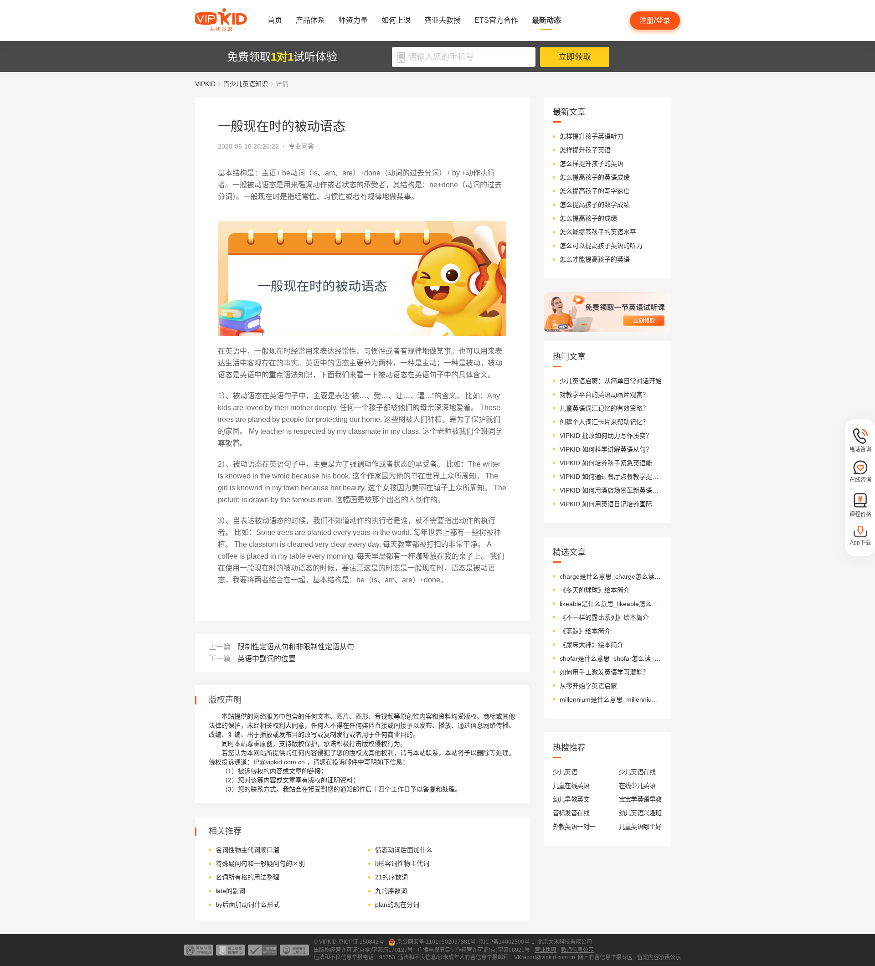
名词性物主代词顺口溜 (247, 849)
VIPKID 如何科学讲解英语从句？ (606, 449)
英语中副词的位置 (266, 659)
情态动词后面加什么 (403, 849)
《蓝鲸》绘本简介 (585, 631)
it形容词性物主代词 (402, 863)
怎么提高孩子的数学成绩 (595, 204)
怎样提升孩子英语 (585, 150)
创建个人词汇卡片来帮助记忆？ (604, 422)
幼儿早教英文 (571, 799)
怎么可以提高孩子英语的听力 (601, 245)
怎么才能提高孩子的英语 (595, 259)
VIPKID (205, 83)
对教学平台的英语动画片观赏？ (604, 394)
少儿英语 (565, 772)
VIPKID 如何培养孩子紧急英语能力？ (611, 463)
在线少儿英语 (637, 785)
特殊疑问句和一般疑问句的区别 (260, 863)
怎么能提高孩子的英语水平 (598, 232)
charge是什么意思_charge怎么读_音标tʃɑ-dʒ (611, 576)
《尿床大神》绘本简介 (591, 644)
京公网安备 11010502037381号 (436, 942)
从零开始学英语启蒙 (588, 685)
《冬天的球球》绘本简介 (595, 590)
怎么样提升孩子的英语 (591, 163)
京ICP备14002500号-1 (507, 942)
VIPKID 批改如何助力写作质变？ (606, 435)
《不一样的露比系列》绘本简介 (604, 617)
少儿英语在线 (637, 772)
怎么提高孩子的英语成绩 (595, 177)
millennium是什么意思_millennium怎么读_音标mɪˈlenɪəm (611, 699)
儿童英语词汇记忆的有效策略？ (604, 408)
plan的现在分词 (397, 904)
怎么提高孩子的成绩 (588, 218)
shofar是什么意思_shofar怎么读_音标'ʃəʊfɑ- (611, 658)
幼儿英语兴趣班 (640, 813)
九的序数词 (391, 890)
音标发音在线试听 (574, 813)
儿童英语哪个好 (640, 826)
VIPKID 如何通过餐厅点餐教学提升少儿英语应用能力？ (611, 476)
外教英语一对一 (574, 826)
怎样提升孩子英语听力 (591, 136)
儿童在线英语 (571, 785)
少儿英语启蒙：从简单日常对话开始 (611, 381)
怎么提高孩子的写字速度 (595, 191)
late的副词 (230, 890)
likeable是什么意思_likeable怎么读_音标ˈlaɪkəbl (611, 603)
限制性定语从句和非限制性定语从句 (295, 647)
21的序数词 (391, 877)
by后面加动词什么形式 (248, 904)
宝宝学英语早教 (640, 799)
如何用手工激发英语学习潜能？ (604, 672)
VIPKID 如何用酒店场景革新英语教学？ (611, 490)
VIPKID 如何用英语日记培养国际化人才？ (611, 504)
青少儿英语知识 (245, 83)
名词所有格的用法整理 (247, 877)
